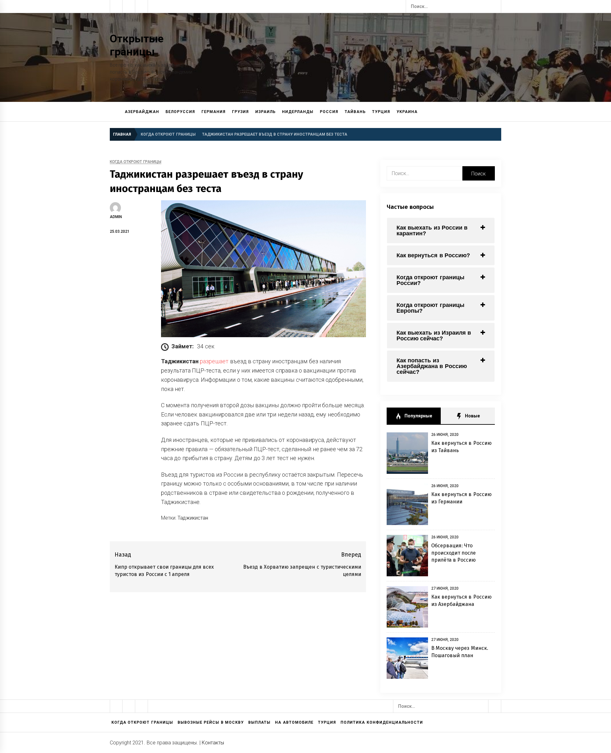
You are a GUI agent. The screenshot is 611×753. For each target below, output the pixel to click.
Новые (472, 415)
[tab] (441, 230)
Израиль (265, 112)
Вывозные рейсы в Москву (211, 722)
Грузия (240, 112)
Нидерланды (297, 112)
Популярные (417, 415)
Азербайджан (142, 112)
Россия (329, 112)
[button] (498, 112)
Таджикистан (193, 518)
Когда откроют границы (135, 162)
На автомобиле (294, 722)
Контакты (213, 743)
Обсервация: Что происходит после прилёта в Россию (453, 553)
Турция (381, 112)
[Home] (116, 111)
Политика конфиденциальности (382, 722)
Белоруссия (180, 112)
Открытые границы (137, 45)
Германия (213, 112)
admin (116, 217)
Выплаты (259, 722)
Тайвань (355, 112)
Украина (407, 112)
